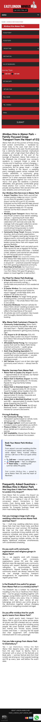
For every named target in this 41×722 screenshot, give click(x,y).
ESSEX (11, 713)
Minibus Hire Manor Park (15, 22)
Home (3, 22)
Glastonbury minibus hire (23, 647)
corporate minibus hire (30, 257)
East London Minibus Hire (25, 186)
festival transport (18, 269)
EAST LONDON (24, 713)
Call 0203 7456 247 (20, 10)
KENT (30, 713)
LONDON (16, 713)
